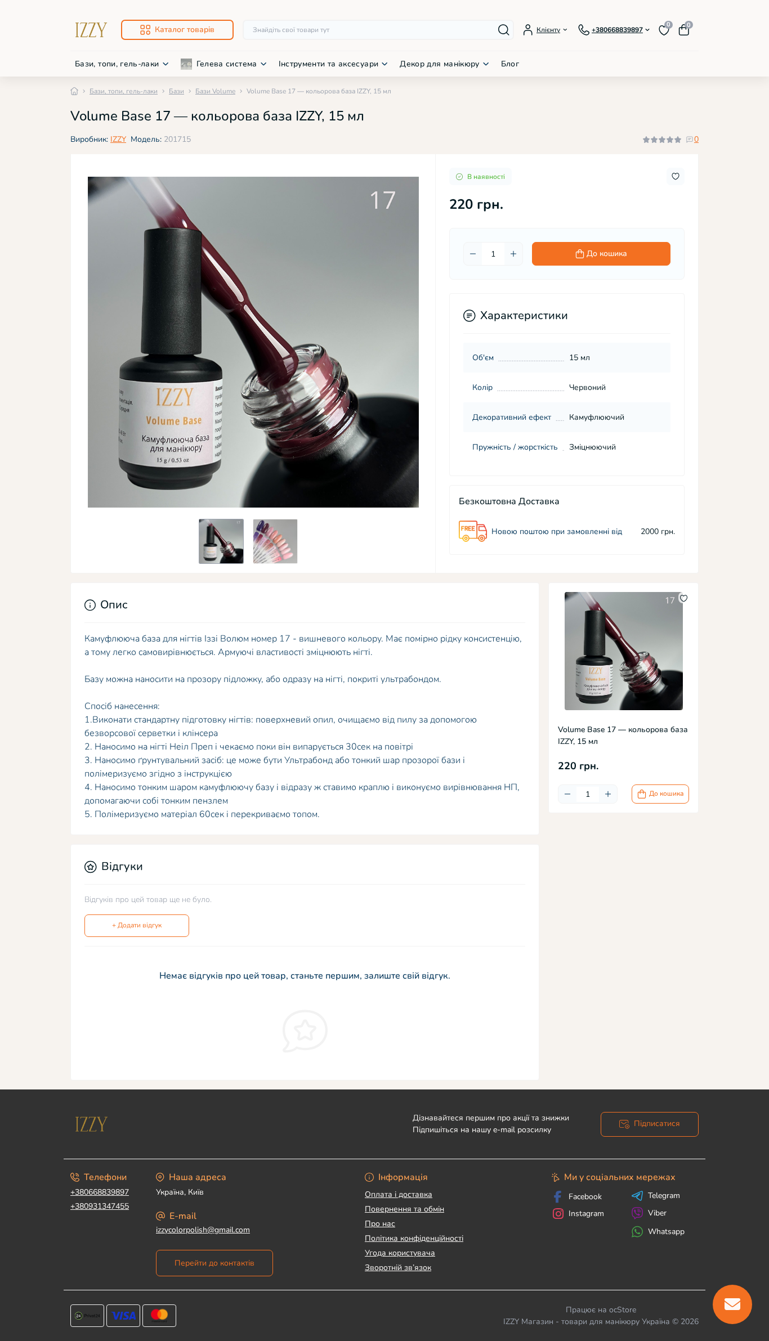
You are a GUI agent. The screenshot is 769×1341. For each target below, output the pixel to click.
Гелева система (226, 64)
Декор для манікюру (439, 64)
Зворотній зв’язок (398, 1267)
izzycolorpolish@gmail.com (203, 1230)
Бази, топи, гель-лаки (117, 64)
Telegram (664, 1196)
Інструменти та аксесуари (329, 64)
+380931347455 (99, 1206)
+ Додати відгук (137, 925)
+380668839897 (99, 1192)
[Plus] (513, 254)
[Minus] (473, 254)
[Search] (503, 29)
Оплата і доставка (398, 1194)
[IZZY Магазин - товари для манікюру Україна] (224, 1124)
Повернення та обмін (404, 1209)
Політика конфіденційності (414, 1238)
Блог (510, 64)
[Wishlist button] (676, 176)
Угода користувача (400, 1253)
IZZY (118, 139)
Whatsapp (666, 1231)
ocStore (622, 1309)
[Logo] (91, 30)
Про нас (380, 1223)
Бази (176, 91)
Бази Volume (215, 91)
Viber (657, 1213)
